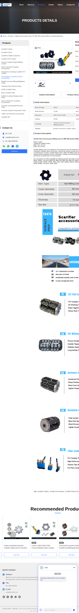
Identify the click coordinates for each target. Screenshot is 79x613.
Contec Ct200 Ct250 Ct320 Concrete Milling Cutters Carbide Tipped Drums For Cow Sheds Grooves (43, 547)
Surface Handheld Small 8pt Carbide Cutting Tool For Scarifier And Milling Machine (15, 547)
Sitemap (15, 608)
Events (51, 5)
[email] (12, 146)
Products (41, 5)
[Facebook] (7, 597)
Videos (60, 5)
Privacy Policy (7, 608)
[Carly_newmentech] (17, 146)
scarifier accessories (57, 491)
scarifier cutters (43, 491)
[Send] (74, 610)
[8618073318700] (15, 597)
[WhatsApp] (8, 146)
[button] (12, 534)
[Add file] (41, 610)
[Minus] (74, 567)
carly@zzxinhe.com (12, 137)
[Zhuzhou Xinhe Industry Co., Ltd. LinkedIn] (11, 597)
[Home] (6, 5)
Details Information (47, 95)
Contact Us (71, 5)
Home (21, 5)
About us (30, 5)
